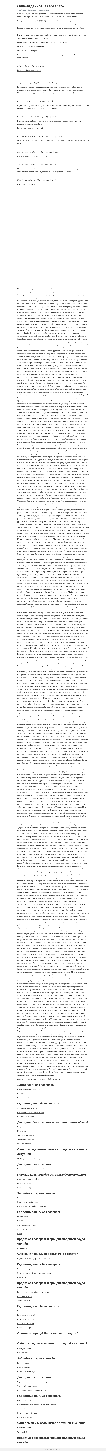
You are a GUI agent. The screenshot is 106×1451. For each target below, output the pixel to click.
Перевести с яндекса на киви (29, 1269)
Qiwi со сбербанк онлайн (27, 1386)
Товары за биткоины (25, 1135)
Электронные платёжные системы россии (34, 1273)
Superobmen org (24, 1300)
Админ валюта (23, 1248)
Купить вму (22, 1277)
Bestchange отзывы (25, 1400)
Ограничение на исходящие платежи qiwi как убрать (38, 1079)
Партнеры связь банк (25, 1116)
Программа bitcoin (24, 1417)
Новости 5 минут (24, 1327)
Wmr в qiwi (22, 1432)
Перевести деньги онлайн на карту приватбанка (36, 1404)
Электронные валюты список (29, 1338)
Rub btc (20, 1094)
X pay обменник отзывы (27, 1108)
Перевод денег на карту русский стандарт (34, 1258)
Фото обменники (24, 1143)
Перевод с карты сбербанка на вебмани (33, 1198)
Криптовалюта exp (24, 1296)
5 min (19, 1233)
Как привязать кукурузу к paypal (30, 1169)
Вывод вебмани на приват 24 (29, 1089)
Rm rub (20, 1221)
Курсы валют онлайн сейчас (28, 1179)
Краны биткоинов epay (26, 1371)
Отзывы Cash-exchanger (27, 50)
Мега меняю (22, 1131)
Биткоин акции (23, 1363)
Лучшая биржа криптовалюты (29, 1409)
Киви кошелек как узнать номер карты (32, 1390)
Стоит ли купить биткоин (27, 1202)
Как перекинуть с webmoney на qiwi (32, 1206)
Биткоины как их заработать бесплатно (33, 1292)
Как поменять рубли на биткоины (30, 1112)
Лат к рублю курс (24, 1229)
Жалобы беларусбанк (25, 1139)
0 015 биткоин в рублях (26, 1225)
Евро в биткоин (23, 1367)
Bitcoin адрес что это (25, 1319)
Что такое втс (22, 1311)
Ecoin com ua (22, 1216)
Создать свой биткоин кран (28, 1098)
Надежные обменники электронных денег (34, 1382)
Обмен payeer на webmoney (28, 1158)
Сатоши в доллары (24, 1187)
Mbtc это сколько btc (25, 1323)
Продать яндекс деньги (26, 1127)
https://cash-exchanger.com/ (29, 70)
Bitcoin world (22, 1353)
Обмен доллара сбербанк (27, 1413)
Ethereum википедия (25, 1183)
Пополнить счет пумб (26, 1315)
